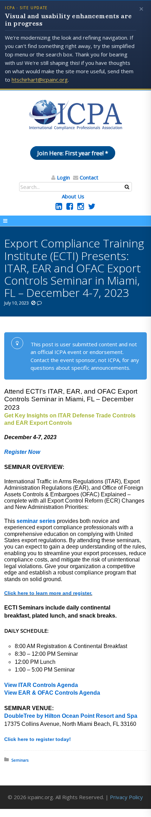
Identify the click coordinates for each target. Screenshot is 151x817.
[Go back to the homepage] (75, 115)
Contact (89, 177)
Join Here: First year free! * (72, 153)
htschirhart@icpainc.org (40, 79)
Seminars (19, 760)
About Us (73, 196)
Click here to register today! (37, 739)
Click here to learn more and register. (48, 593)
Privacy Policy (126, 797)
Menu (75, 221)
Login (63, 177)
